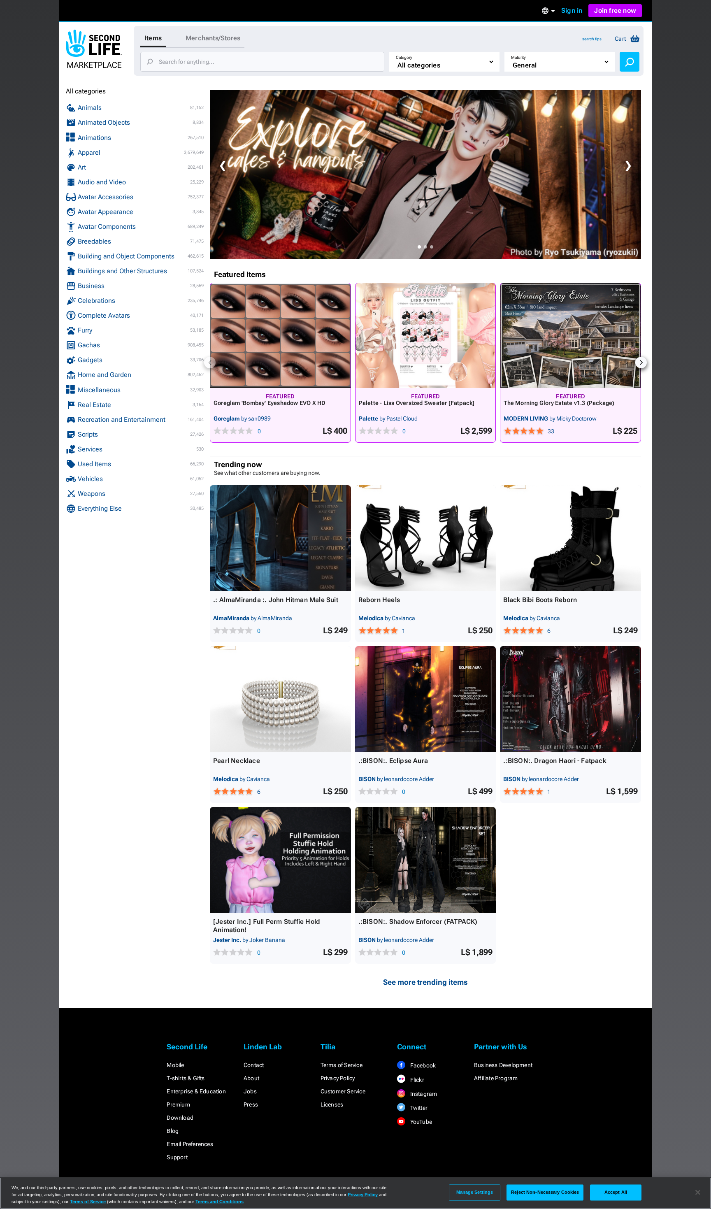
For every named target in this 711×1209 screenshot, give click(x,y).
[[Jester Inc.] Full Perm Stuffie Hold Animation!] (280, 860)
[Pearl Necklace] (280, 699)
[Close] (698, 1192)
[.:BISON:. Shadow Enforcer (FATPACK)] (425, 860)
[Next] (641, 362)
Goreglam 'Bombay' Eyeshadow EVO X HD (270, 403)
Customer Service (343, 1091)
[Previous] (210, 362)
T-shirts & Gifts (185, 1078)
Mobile (175, 1065)
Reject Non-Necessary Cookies (545, 1192)
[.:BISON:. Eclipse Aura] (425, 699)
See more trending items (425, 982)
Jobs (250, 1091)
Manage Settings (474, 1192)
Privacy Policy (338, 1078)
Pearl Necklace (236, 761)
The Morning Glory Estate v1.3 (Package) (559, 403)
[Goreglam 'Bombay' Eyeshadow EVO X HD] (280, 335)
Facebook (422, 1065)
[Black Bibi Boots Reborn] (570, 538)
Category (404, 57)
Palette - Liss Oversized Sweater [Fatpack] (417, 403)
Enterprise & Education (196, 1091)
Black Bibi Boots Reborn (540, 600)
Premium (178, 1104)
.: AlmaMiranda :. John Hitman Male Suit (275, 600)
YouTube (420, 1121)
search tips (592, 39)
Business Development (503, 1065)
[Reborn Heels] (425, 538)
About (251, 1078)
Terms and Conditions (219, 1201)
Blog (173, 1131)
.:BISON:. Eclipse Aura (393, 761)
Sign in (571, 10)
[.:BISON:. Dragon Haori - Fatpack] (570, 699)
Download (180, 1117)
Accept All (615, 1192)
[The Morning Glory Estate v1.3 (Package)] (570, 335)
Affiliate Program (496, 1078)
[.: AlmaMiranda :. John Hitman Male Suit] (280, 538)
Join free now (615, 10)
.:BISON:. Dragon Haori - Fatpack (554, 761)
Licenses (332, 1104)
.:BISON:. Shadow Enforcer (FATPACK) (418, 921)
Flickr (416, 1079)
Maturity (518, 57)
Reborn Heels (379, 600)
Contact (254, 1065)
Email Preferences (190, 1144)
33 (551, 431)
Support (177, 1157)
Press (251, 1104)
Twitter (418, 1107)
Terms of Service (341, 1065)
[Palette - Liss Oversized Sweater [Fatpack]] (426, 335)
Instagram (423, 1093)
